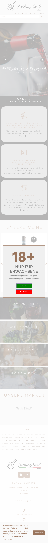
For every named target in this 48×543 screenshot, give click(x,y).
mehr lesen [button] (8, 539)
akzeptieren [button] (38, 533)
